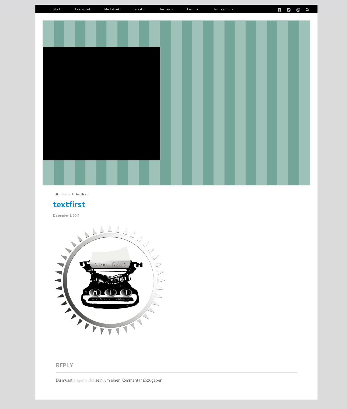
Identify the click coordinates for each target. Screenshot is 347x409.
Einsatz (139, 10)
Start (56, 10)
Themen (164, 10)
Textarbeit (82, 10)
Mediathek (112, 10)
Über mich (193, 10)
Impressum (222, 10)
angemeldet (83, 380)
